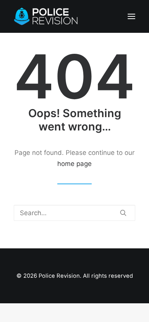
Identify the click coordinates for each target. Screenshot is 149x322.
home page (74, 163)
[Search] (74, 213)
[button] (131, 16)
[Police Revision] (47, 16)
